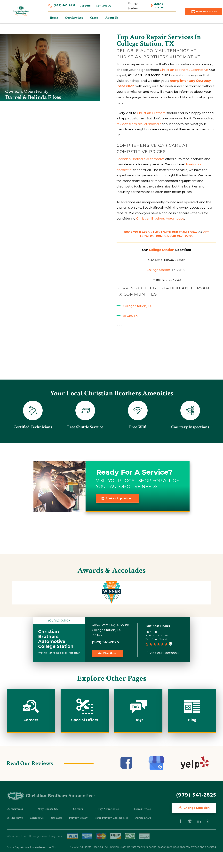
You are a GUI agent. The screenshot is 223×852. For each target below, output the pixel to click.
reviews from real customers (139, 124)
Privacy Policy (78, 818)
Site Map (56, 818)
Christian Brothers (151, 113)
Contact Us (103, 5)
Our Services (15, 809)
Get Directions (107, 653)
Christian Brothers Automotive (184, 70)
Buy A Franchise (108, 809)
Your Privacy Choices (109, 818)
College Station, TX (137, 306)
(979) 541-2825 (65, 5)
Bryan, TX (130, 316)
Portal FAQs (143, 818)
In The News (15, 818)
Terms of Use (142, 809)
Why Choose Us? (48, 809)
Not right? (74, 652)
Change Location (158, 5)
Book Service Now (206, 11)
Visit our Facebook (164, 653)
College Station (158, 270)
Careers (85, 5)
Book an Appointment (120, 498)
